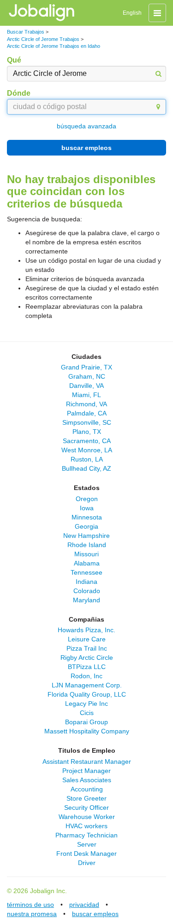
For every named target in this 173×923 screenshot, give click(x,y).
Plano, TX (86, 431)
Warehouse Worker (87, 816)
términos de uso (30, 904)
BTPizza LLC (87, 666)
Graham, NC (86, 376)
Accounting (87, 789)
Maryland (86, 600)
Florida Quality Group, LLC (87, 694)
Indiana (86, 581)
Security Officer (86, 807)
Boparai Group (86, 722)
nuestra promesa (32, 913)
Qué (14, 60)
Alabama (87, 563)
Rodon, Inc (86, 676)
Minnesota (87, 517)
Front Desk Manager (86, 853)
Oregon (87, 498)
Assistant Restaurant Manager (86, 761)
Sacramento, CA (87, 440)
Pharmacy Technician (86, 835)
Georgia (86, 526)
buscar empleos (86, 147)
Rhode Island (86, 544)
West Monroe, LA (86, 450)
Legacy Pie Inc (86, 703)
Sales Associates (86, 780)
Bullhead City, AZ (86, 468)
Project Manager (86, 770)
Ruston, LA (87, 459)
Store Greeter (86, 798)
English (132, 13)
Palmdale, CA (87, 413)
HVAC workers (86, 826)
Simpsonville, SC (86, 422)
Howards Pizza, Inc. (86, 630)
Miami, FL (86, 394)
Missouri (86, 554)
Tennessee (86, 572)
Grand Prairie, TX (86, 367)
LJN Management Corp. (87, 685)
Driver (86, 862)
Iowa (87, 508)
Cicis (87, 712)
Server (86, 844)
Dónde (18, 93)
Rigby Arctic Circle (86, 657)
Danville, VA (86, 385)
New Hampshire (86, 535)
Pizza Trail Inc (86, 648)
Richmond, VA (86, 404)
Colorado (86, 590)
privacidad (84, 904)
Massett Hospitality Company (86, 731)
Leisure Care (87, 639)
